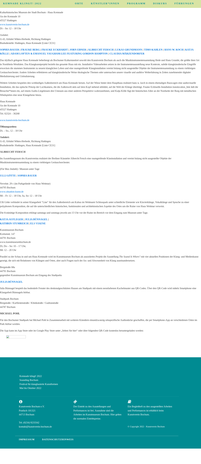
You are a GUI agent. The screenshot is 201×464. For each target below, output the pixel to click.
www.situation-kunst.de (12, 191)
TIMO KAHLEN (153, 49)
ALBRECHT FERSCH (100, 49)
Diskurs (160, 3)
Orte (79, 3)
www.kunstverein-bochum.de (14, 24)
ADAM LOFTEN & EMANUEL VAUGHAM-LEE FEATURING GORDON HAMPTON (59, 53)
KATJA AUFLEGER (11, 219)
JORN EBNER (78, 49)
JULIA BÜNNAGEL (36, 219)
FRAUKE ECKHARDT (55, 49)
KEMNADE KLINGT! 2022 (22, 3)
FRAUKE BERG (30, 49)
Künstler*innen (105, 3)
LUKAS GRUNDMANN (128, 49)
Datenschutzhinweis (57, 439)
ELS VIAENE (38, 223)
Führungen (184, 3)
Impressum (27, 439)
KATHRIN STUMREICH (14, 223)
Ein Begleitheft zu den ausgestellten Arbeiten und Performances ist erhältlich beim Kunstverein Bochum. (150, 410)
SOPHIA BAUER (9, 49)
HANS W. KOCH (173, 49)
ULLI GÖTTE (8, 175)
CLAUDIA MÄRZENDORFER (127, 53)
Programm (136, 3)
